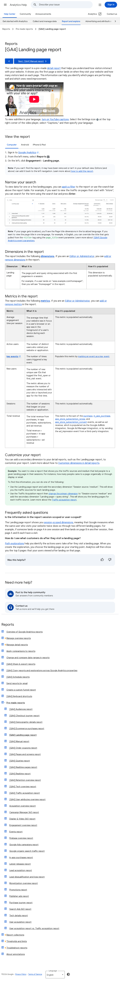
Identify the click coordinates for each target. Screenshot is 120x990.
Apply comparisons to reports (20, 651)
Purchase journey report (20, 902)
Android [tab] (25, 144)
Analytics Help (18, 4)
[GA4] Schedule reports (18, 677)
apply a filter (68, 186)
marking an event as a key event (93, 356)
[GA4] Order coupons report (23, 748)
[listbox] (55, 974)
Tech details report (18, 915)
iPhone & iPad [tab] (39, 144)
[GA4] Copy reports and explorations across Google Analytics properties (41, 670)
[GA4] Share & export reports (20, 664)
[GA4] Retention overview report (25, 780)
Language (53, 971)
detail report (54, 68)
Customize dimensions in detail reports (78, 463)
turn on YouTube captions (55, 119)
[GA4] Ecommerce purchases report (26, 728)
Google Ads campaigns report (23, 844)
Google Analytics (27, 152)
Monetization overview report (23, 883)
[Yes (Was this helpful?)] (102, 560)
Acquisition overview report (22, 806)
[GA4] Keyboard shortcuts (19, 696)
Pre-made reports (15, 702)
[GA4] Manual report (19, 741)
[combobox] (65, 4)
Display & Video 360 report (22, 819)
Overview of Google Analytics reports (24, 631)
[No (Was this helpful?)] (110, 560)
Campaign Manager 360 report (24, 812)
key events (12, 356)
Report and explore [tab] (71, 21)
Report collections (15, 935)
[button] (5, 4)
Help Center (9, 14)
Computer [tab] (12, 144)
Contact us (112, 14)
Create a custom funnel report (21, 690)
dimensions (47, 256)
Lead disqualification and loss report (27, 877)
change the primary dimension (63, 493)
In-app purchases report (21, 857)
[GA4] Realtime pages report (23, 767)
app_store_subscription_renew (70, 419)
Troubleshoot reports (16, 947)
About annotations (15, 954)
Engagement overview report (23, 825)
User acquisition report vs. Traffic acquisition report (34, 928)
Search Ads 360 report (20, 909)
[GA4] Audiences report (20, 709)
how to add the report (82, 171)
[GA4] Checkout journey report (24, 715)
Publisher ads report (19, 896)
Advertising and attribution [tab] (98, 21)
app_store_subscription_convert (71, 422)
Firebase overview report (21, 838)
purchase (87, 416)
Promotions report (18, 889)
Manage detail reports (17, 644)
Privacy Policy (20, 974)
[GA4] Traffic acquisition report (24, 793)
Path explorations (14, 543)
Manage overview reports (18, 638)
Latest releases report (20, 864)
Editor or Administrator (82, 256)
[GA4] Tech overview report (22, 786)
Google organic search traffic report (27, 851)
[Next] (114, 21)
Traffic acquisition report (64, 499)
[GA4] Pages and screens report (25, 754)
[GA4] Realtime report (20, 773)
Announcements (43, 14)
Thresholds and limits (16, 941)
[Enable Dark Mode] (68, 974)
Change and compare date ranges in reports (27, 657)
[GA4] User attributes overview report (27, 799)
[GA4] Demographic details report (25, 722)
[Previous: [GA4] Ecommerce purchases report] (9, 61)
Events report (16, 831)
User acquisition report (20, 922)
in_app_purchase (102, 416)
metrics (45, 300)
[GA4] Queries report (19, 760)
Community (25, 14)
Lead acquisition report (20, 870)
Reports (7, 625)
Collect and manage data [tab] (45, 21)
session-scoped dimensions (58, 522)
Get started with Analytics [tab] (15, 21)
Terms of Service (35, 974)
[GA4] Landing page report (23, 735)
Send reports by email (17, 683)
